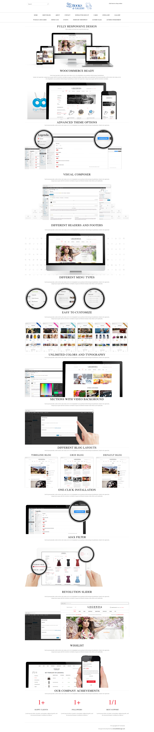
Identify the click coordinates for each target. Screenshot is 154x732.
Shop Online (46, 15)
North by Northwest (80, 20)
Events (65, 20)
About (58, 15)
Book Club (55, 20)
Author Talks (97, 20)
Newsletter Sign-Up (82, 15)
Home (36, 15)
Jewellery (106, 15)
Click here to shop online (115, 3)
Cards (96, 15)
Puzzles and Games (40, 20)
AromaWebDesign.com (119, 729)
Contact (67, 15)
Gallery (117, 15)
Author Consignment (113, 20)
